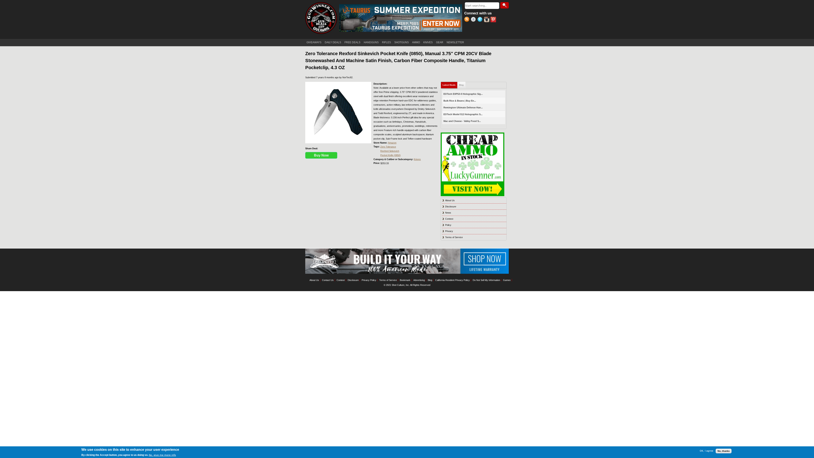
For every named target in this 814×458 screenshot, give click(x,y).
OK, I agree (706, 451)
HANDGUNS (371, 42)
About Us (450, 200)
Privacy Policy (369, 280)
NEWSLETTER (455, 42)
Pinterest (494, 20)
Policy (448, 225)
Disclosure (450, 206)
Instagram (487, 20)
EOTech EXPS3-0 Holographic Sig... (463, 94)
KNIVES (428, 42)
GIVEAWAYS (314, 42)
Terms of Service (454, 237)
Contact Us (328, 280)
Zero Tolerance (388, 146)
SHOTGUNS (401, 42)
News (448, 212)
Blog (461, 85)
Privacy (449, 231)
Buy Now (321, 155)
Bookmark (405, 280)
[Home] (321, 18)
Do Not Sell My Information (486, 280)
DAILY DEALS (333, 42)
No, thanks (724, 451)
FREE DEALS (352, 42)
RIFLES (386, 42)
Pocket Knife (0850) (390, 155)
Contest (449, 219)
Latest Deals (450, 85)
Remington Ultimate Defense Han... (463, 107)
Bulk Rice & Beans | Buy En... (459, 100)
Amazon (392, 142)
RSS (467, 20)
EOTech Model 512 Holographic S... (462, 114)
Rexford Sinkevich (389, 151)
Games (507, 280)
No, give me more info (162, 455)
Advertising (419, 280)
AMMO (416, 42)
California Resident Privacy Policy (452, 280)
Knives (417, 159)
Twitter (480, 20)
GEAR (439, 42)
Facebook (474, 20)
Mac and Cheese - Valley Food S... (462, 121)
